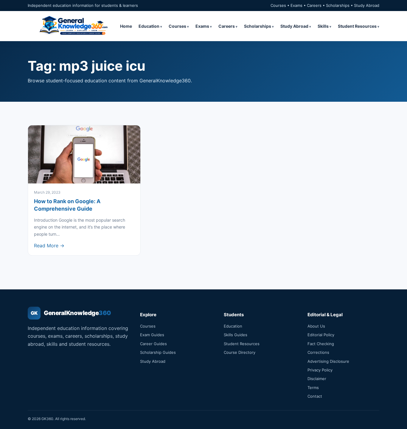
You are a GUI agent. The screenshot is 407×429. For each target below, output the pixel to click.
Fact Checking (320, 343)
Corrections (318, 352)
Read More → (49, 246)
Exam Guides (152, 334)
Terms (313, 387)
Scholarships (257, 26)
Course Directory (239, 352)
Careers (226, 26)
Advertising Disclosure (328, 361)
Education (149, 26)
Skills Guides (235, 334)
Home (126, 26)
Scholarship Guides (158, 352)
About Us (316, 326)
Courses (177, 26)
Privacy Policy (320, 370)
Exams (202, 26)
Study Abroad (294, 26)
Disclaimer (316, 378)
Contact (314, 396)
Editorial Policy (320, 334)
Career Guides (153, 343)
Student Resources (357, 26)
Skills (323, 26)
